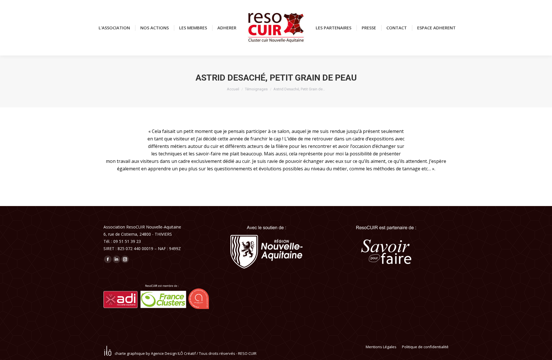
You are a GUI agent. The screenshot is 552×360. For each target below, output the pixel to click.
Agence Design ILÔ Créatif (173, 353)
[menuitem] (114, 27)
